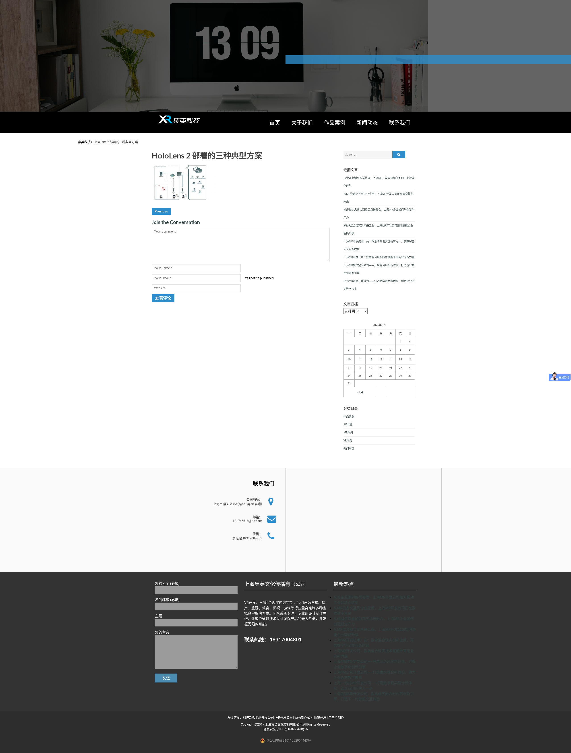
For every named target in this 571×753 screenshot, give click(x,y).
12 (370, 359)
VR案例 (347, 440)
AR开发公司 (284, 717)
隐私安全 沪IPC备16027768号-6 (285, 729)
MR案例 (348, 432)
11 (360, 359)
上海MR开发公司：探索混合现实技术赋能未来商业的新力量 (378, 257)
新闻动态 (367, 122)
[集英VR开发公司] (179, 119)
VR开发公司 (265, 717)
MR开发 (320, 717)
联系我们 (399, 122)
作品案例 (334, 122)
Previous (161, 211)
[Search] (398, 154)
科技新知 (249, 717)
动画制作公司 (304, 717)
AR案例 (347, 424)
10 (349, 359)
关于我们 (302, 122)
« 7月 (360, 392)
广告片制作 (336, 717)
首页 (274, 122)
